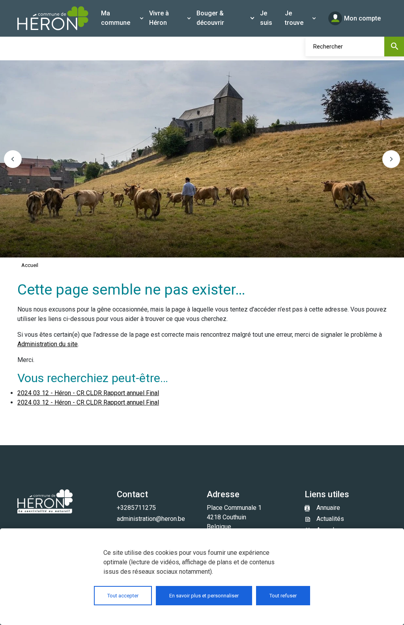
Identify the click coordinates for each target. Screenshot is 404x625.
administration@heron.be (151, 518)
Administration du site (47, 344)
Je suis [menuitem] (266, 17)
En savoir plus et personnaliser (204, 596)
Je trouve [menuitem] (294, 17)
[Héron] (52, 18)
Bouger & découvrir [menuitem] (210, 17)
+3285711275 (136, 507)
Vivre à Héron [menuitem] (159, 17)
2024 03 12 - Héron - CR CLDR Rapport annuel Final (88, 393)
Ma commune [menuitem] (115, 17)
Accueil (29, 265)
